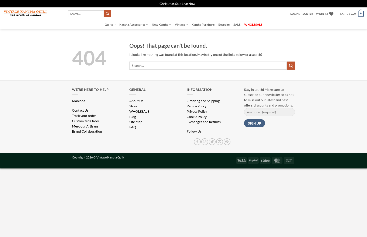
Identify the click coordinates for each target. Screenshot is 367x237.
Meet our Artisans (85, 126)
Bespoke (224, 24)
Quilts (109, 24)
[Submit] (107, 13)
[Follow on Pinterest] (227, 141)
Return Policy (196, 106)
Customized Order (85, 121)
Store (133, 106)
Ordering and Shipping (203, 101)
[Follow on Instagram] (204, 141)
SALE (236, 24)
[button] (301, 14)
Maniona (78, 101)
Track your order (84, 116)
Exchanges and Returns (204, 122)
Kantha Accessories (132, 24)
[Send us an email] (219, 141)
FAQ (132, 127)
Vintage (180, 24)
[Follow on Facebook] (197, 141)
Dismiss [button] (201, 4)
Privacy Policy (197, 111)
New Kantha (160, 24)
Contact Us (80, 110)
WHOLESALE (139, 111)
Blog (132, 117)
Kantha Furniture (203, 24)
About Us (136, 101)
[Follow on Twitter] (212, 141)
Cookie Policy (197, 117)
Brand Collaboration (87, 131)
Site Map (135, 122)
